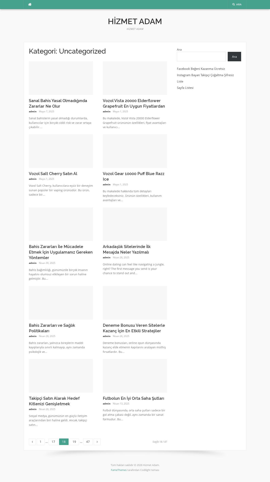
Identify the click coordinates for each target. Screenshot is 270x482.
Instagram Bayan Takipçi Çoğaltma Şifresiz (205, 75)
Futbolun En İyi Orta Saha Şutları (133, 398)
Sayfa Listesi (185, 88)
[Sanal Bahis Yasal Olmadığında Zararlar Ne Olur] (61, 78)
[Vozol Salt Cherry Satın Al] (61, 151)
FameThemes (119, 470)
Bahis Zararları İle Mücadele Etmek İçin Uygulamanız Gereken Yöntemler (61, 252)
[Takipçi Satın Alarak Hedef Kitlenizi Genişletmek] (61, 375)
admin (33, 111)
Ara (179, 49)
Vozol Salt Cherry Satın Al (53, 173)
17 (54, 441)
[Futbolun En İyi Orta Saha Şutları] (135, 375)
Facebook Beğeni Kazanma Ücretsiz (201, 69)
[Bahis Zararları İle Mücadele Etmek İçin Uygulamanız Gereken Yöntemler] (61, 224)
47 (89, 441)
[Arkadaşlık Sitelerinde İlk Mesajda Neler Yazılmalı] (135, 224)
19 (75, 441)
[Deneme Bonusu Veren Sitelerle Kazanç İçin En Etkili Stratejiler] (135, 302)
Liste (180, 81)
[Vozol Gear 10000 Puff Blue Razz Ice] (135, 151)
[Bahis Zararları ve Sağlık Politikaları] (61, 302)
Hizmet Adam (135, 21)
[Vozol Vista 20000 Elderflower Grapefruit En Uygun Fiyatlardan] (135, 78)
